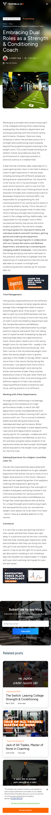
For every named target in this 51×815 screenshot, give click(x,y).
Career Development (12, 19)
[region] (25, 800)
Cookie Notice (16, 798)
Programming (28, 19)
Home (5, 24)
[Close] (47, 789)
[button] (47, 4)
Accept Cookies (25, 810)
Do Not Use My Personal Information (25, 803)
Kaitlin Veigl (16, 58)
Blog (10, 24)
